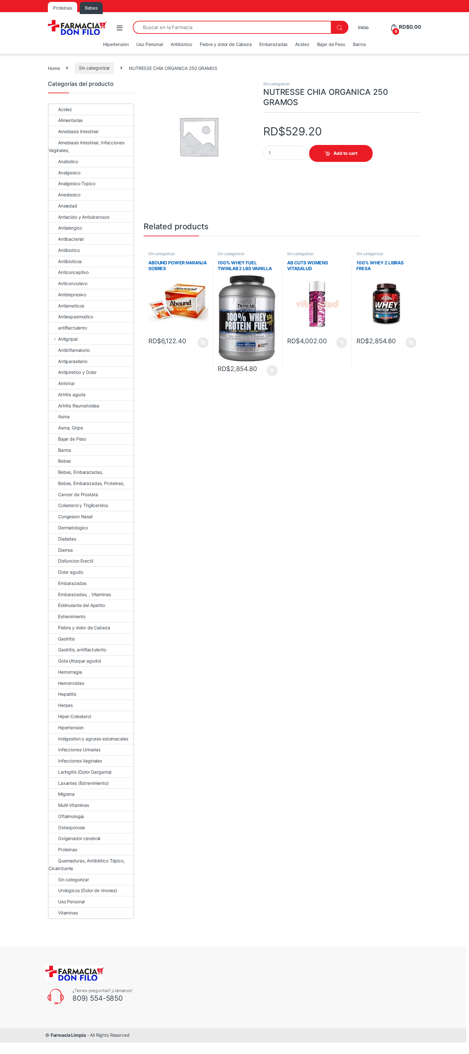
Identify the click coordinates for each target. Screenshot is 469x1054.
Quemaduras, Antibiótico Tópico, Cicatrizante (86, 864)
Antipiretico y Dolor (77, 372)
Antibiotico (181, 44)
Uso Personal (149, 44)
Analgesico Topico (76, 183)
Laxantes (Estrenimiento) (83, 783)
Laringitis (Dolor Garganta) (85, 772)
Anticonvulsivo (72, 283)
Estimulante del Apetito (81, 605)
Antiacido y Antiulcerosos (83, 217)
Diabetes (67, 539)
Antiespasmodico (75, 316)
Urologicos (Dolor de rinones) (87, 890)
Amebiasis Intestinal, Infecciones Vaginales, (86, 146)
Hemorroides (71, 683)
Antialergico (70, 228)
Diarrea (65, 550)
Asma (63, 416)
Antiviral (66, 383)
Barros (359, 44)
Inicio (363, 27)
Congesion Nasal (75, 516)
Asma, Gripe (70, 427)
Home (54, 68)
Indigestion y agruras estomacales (93, 738)
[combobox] (232, 27)
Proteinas (67, 849)
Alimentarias (70, 120)
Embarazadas (273, 44)
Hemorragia (70, 672)
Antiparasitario (72, 361)
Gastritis (66, 638)
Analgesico (69, 172)
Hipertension (116, 44)
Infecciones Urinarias (79, 749)
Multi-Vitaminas (73, 805)
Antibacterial (71, 239)
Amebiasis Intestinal (78, 131)
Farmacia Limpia (68, 1035)
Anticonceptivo (73, 272)
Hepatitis (67, 694)
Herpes (65, 705)
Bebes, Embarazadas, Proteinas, (91, 483)
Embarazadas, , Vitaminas (84, 594)
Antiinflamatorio (74, 350)
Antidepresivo (72, 294)
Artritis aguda (72, 394)
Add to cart (345, 153)
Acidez (302, 44)
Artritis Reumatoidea (78, 405)
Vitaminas (68, 912)
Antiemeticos (71, 305)
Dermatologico (73, 527)
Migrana (66, 794)
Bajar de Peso (331, 44)
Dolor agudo (70, 572)
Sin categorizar (94, 68)
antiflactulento (72, 327)
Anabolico (68, 161)
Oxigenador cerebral (79, 838)
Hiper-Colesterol (74, 716)
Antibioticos (70, 261)
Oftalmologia (71, 816)
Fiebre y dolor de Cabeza (226, 44)
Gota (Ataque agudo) (79, 660)
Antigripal (67, 339)
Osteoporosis (71, 827)
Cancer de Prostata (78, 494)
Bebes (64, 461)
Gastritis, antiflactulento (82, 649)
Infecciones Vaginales (80, 760)
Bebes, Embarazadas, (80, 472)
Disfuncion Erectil (75, 561)
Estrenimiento (72, 616)
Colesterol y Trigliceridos (83, 505)
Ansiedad (67, 206)
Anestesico (69, 194)
